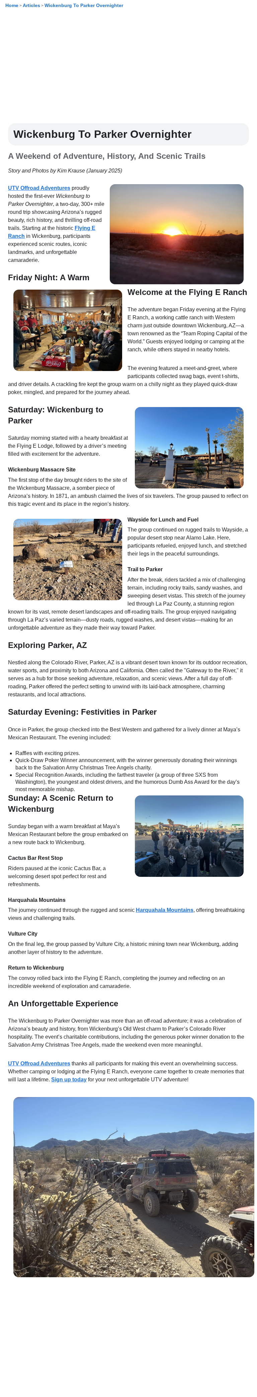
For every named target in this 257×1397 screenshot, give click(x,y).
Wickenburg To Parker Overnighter (84, 5)
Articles (31, 5)
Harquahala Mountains (164, 910)
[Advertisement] (128, 71)
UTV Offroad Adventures (39, 188)
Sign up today (69, 1079)
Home (11, 5)
